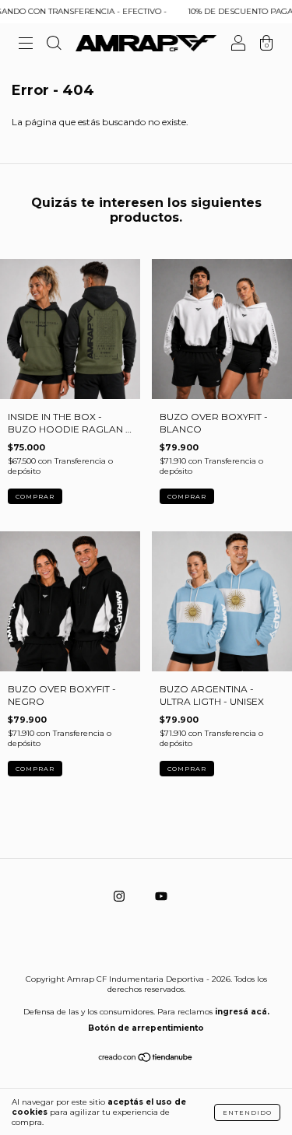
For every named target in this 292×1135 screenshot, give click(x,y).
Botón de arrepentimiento (146, 1028)
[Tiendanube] (146, 1059)
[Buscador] (54, 45)
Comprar (35, 496)
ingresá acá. (242, 1012)
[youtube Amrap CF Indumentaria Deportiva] (161, 896)
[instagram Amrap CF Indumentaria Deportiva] (120, 896)
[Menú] (25, 45)
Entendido (247, 1112)
